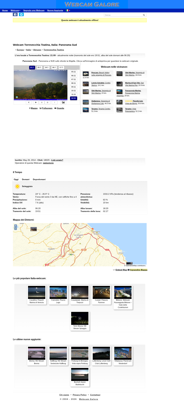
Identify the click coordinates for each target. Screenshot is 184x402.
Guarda (60, 108)
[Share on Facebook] (15, 14)
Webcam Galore (88, 399)
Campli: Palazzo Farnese (101, 301)
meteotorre (48, 163)
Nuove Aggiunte (55, 10)
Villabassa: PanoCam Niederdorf (122, 362)
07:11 (73, 79)
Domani (25, 179)
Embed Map (121, 270)
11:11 (73, 94)
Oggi (16, 179)
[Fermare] (47, 102)
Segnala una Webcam (33, 10)
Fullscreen (47, 108)
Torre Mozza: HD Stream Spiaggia (79, 327)
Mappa (34, 108)
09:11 (73, 87)
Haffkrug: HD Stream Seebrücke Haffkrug (58, 362)
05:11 (73, 72)
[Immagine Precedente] (29, 102)
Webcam (15, 10)
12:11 (73, 98)
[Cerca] (144, 15)
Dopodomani (39, 179)
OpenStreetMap (131, 265)
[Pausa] (42, 102)
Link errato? (57, 160)
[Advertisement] (83, 31)
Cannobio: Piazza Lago (58, 301)
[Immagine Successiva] (54, 102)
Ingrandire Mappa (138, 270)
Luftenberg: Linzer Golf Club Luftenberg (101, 362)
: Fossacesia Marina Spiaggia (129, 93)
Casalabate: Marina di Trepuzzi (79, 301)
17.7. (61, 67)
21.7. (32, 67)
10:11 (73, 91)
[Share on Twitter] (21, 14)
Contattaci (95, 395)
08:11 (73, 83)
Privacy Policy (80, 395)
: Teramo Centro (100, 109)
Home (5, 10)
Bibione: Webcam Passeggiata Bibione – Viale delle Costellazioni (123, 303)
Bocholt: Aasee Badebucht (80, 383)
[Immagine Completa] (63, 102)
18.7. (54, 67)
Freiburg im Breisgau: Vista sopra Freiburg (79, 362)
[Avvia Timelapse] (36, 102)
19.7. (47, 67)
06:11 (73, 76)
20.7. (39, 67)
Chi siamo (64, 395)
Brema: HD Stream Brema (36, 362)
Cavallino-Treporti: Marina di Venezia (36, 301)
